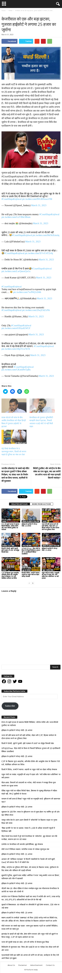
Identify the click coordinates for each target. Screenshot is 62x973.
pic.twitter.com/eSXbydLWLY (16, 328)
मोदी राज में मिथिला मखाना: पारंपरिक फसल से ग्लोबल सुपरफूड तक (25, 849)
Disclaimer (22, 965)
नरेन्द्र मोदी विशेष (26, 546)
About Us (11, 965)
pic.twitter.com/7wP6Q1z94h (27, 292)
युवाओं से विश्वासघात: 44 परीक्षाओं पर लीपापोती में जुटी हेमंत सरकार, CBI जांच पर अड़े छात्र (30, 906)
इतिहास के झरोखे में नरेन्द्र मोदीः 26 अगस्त (29, 525)
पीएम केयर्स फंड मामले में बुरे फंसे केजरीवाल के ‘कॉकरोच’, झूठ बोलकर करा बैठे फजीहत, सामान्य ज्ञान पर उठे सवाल (29, 837)
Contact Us (50, 965)
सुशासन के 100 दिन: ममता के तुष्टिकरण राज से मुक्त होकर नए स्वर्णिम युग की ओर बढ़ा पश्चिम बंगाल (31, 813)
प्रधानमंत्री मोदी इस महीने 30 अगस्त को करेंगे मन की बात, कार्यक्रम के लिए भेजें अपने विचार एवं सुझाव (30, 956)
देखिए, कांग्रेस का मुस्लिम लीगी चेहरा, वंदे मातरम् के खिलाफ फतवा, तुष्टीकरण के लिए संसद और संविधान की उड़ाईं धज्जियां (30, 868)
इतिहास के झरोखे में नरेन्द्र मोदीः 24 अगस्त (17, 807)
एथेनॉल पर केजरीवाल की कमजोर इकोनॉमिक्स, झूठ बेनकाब (22, 844)
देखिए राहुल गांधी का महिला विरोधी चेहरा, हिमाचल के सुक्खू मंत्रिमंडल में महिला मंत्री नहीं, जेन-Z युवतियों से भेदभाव (29, 792)
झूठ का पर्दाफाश (26, 570)
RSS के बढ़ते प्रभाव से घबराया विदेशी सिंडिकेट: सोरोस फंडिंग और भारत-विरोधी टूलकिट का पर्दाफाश (10, 526)
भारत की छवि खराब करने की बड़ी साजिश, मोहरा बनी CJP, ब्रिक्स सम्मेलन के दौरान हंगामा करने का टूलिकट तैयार (50, 526)
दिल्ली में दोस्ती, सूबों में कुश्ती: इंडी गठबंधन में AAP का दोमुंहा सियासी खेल (10, 550)
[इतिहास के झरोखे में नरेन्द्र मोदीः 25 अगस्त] (51, 540)
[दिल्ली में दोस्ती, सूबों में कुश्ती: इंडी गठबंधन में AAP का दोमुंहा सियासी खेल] (11, 540)
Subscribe (10, 706)
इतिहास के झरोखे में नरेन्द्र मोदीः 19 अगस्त (17, 913)
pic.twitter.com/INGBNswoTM (37, 199)
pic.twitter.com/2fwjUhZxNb (36, 310)
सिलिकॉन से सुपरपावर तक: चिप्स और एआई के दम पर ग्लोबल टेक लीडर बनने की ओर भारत (30, 948)
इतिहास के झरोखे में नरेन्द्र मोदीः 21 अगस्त (17, 854)
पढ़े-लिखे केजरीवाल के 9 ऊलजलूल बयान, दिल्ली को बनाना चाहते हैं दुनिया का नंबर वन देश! (14, 451)
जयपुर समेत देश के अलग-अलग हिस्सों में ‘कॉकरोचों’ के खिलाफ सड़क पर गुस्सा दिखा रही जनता (29, 821)
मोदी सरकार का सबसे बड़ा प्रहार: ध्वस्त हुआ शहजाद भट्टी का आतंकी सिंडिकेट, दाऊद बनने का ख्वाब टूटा (30, 927)
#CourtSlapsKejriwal (12, 199)
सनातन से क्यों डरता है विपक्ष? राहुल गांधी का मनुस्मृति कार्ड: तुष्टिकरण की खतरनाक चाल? (31, 800)
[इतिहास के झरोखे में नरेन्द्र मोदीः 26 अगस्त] (31, 516)
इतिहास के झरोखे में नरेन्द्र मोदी (30, 521)
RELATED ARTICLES (19, 504)
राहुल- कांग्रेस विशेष (48, 570)
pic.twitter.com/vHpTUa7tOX (16, 349)
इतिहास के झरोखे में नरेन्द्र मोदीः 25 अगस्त (49, 549)
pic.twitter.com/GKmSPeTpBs (16, 369)
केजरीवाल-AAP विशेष (8, 546)
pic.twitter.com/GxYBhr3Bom (16, 217)
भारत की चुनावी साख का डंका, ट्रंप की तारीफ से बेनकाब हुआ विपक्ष (25, 942)
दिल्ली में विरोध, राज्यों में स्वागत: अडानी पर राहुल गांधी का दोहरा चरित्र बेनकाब (31, 574)
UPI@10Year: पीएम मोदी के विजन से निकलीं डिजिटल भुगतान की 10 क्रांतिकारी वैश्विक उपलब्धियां (31, 551)
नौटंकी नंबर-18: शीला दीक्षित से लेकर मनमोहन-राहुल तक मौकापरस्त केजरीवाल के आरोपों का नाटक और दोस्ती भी (30, 890)
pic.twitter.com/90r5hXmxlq (46, 235)
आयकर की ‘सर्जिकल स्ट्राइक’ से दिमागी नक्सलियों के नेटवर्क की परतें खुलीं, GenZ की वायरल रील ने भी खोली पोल (28, 860)
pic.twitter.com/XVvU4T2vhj (39, 253)
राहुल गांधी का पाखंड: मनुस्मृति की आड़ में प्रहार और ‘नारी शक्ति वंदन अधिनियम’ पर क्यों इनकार (50, 575)
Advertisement (36, 965)
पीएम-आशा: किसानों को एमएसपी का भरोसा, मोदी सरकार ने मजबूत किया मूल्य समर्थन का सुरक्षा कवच (29, 784)
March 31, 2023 (38, 205)
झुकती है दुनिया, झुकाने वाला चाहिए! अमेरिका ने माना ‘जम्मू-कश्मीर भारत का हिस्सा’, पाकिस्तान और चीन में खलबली (31, 877)
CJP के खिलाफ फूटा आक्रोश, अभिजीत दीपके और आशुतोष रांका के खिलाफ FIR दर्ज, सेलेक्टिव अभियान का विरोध (10, 575)
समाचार (4, 14)
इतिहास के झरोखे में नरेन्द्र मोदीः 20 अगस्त (17, 883)
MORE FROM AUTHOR (41, 504)
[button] (57, 4)
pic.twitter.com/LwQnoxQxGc (16, 271)
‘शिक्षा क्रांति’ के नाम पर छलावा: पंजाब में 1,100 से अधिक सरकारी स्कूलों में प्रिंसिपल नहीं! (28, 829)
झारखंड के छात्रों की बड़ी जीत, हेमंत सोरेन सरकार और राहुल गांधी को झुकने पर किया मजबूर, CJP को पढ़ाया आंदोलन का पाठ (30, 935)
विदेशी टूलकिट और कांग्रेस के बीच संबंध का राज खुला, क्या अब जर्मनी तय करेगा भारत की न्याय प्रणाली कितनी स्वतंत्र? (46, 473)
